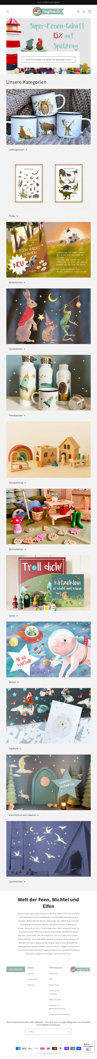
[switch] (88, 1049)
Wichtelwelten (16, 549)
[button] (7, 11)
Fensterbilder (15, 348)
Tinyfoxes (44, 1053)
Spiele (12, 615)
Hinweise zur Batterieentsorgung (57, 1007)
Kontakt (31, 973)
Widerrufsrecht (55, 999)
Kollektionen (33, 979)
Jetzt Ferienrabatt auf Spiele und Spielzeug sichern (48, 59)
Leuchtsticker (16, 881)
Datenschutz (54, 985)
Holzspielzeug (16, 482)
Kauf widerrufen (16, 969)
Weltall (12, 682)
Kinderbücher (16, 282)
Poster (12, 215)
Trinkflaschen (16, 415)
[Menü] (92, 1042)
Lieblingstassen (17, 149)
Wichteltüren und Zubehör (22, 815)
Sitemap (31, 985)
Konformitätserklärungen (59, 1014)
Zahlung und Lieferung (54, 992)
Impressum (53, 973)
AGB (50, 979)
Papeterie (13, 748)
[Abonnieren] (68, 1032)
